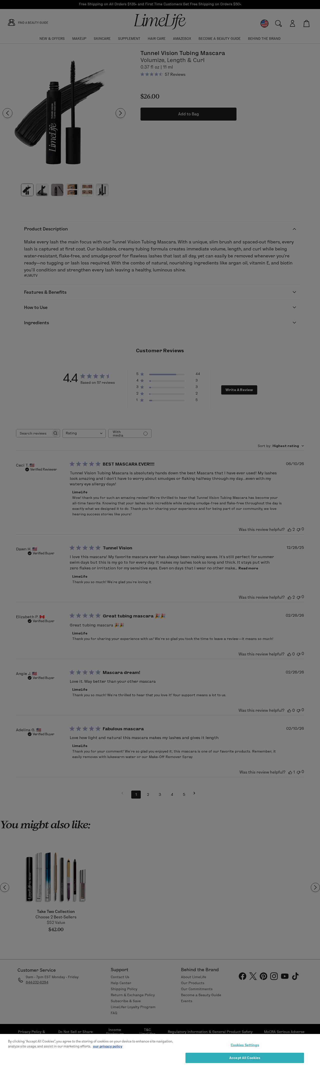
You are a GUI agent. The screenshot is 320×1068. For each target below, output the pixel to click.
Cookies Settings (245, 1045)
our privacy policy (107, 1046)
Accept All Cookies (244, 1057)
